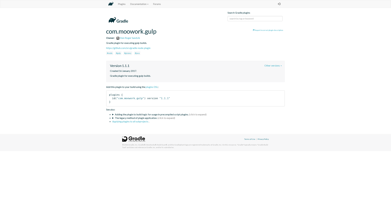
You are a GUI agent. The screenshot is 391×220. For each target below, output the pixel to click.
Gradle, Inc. (133, 145)
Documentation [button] (138, 3)
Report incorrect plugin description (269, 30)
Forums (157, 3)
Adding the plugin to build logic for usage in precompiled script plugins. (152, 114)
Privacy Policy (263, 139)
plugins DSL (152, 86)
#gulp (118, 53)
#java (137, 53)
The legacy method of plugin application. (136, 117)
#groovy (127, 53)
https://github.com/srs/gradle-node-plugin (128, 47)
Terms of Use (249, 139)
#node (109, 53)
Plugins (122, 3)
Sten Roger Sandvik (129, 37)
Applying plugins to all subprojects (130, 121)
